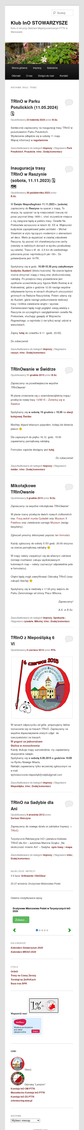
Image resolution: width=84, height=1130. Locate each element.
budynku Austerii (21, 270)
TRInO (14, 830)
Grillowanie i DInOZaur (33, 875)
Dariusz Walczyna (21, 818)
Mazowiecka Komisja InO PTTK (28, 1092)
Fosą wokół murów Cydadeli (32, 518)
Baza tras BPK (19, 983)
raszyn (14, 352)
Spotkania (58, 617)
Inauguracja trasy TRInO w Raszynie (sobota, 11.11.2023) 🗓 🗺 (33, 177)
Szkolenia (52, 67)
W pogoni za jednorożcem (27, 741)
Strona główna (19, 67)
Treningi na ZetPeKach (23, 979)
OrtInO (14, 971)
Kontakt (64, 75)
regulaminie (40, 140)
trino (38, 151)
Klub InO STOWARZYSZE (39, 22)
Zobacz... (21, 920)
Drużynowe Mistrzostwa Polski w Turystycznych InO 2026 (41, 910)
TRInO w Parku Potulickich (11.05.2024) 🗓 (34, 107)
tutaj (21, 333)
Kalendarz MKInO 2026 (23, 952)
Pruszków (29, 151)
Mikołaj (38, 621)
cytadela (28, 621)
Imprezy (37, 67)
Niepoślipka (17, 786)
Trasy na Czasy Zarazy (23, 975)
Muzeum (55, 522)
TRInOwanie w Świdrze (33, 369)
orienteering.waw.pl (21, 1100)
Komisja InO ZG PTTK (23, 1096)
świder (14, 469)
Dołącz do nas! (46, 75)
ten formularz (62, 535)
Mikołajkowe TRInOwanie (23, 488)
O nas (29, 75)
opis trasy (57, 847)
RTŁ (53, 650)
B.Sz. (55, 119)
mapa (68, 847)
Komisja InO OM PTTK (23, 1088)
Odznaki (16, 75)
